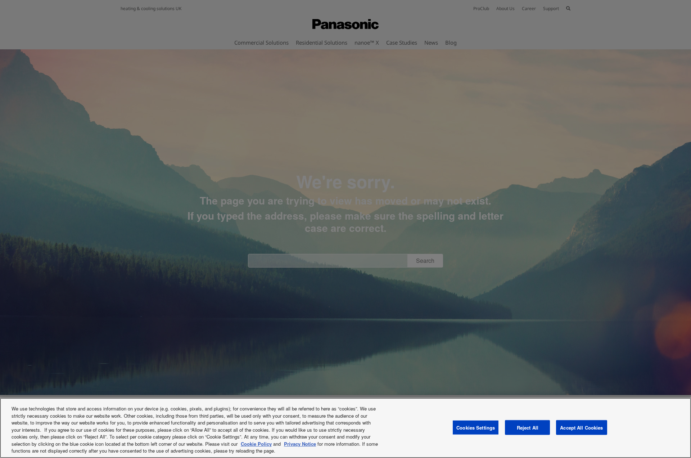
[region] (345, 428)
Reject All (527, 427)
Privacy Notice (300, 443)
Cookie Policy (256, 443)
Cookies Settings (475, 427)
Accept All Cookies (581, 427)
